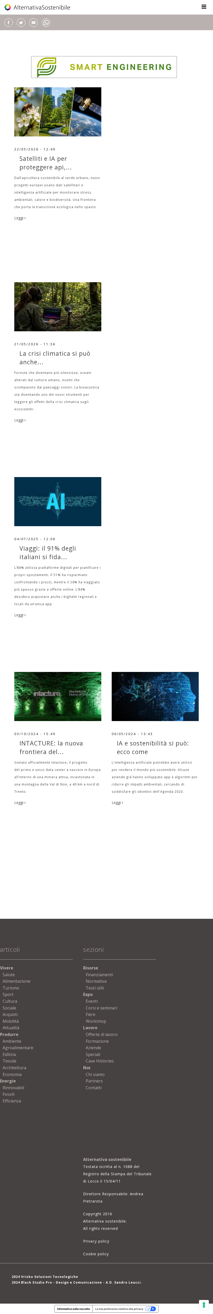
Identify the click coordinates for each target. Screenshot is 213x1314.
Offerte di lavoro (102, 1034)
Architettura (14, 1068)
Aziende (93, 1048)
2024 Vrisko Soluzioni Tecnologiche (45, 1277)
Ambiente (12, 1041)
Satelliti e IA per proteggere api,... (45, 162)
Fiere (90, 1014)
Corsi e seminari (101, 1008)
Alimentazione (16, 981)
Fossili (9, 1094)
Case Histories (100, 1061)
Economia (12, 1074)
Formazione (97, 1041)
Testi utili (95, 988)
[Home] (37, 7)
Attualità (11, 1028)
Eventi (92, 1001)
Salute (9, 975)
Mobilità (11, 1021)
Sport (8, 994)
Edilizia (9, 1054)
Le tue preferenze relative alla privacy (119, 1308)
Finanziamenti (99, 975)
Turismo (11, 988)
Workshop (96, 1021)
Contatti (94, 1088)
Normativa (96, 981)
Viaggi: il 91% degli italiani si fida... (47, 552)
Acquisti (10, 1014)
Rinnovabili (13, 1088)
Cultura (10, 1001)
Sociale (9, 1008)
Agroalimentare (18, 1048)
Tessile (9, 1061)
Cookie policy (96, 1253)
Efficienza (12, 1101)
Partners (94, 1081)
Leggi (19, 217)
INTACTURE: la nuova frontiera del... (51, 747)
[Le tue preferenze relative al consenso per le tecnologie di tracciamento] (204, 1305)
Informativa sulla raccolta (73, 1308)
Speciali (93, 1054)
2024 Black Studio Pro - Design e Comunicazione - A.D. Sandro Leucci (76, 1282)
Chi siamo (95, 1074)
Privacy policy (96, 1241)
